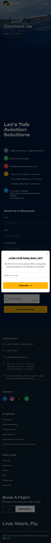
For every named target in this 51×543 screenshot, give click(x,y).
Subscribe (24, 285)
